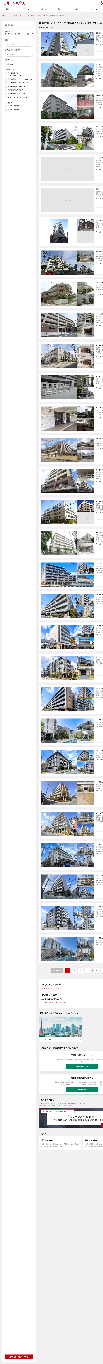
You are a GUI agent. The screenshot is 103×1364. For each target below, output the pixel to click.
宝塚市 (58, 988)
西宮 (46, 1003)
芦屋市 (48, 988)
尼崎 (49, 1003)
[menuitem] (12, 9)
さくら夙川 (55, 1003)
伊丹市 (53, 988)
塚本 (61, 1003)
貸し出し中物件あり (14, 109)
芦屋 (65, 1003)
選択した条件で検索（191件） (19, 1357)
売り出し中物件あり (14, 106)
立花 (42, 1003)
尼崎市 (43, 988)
